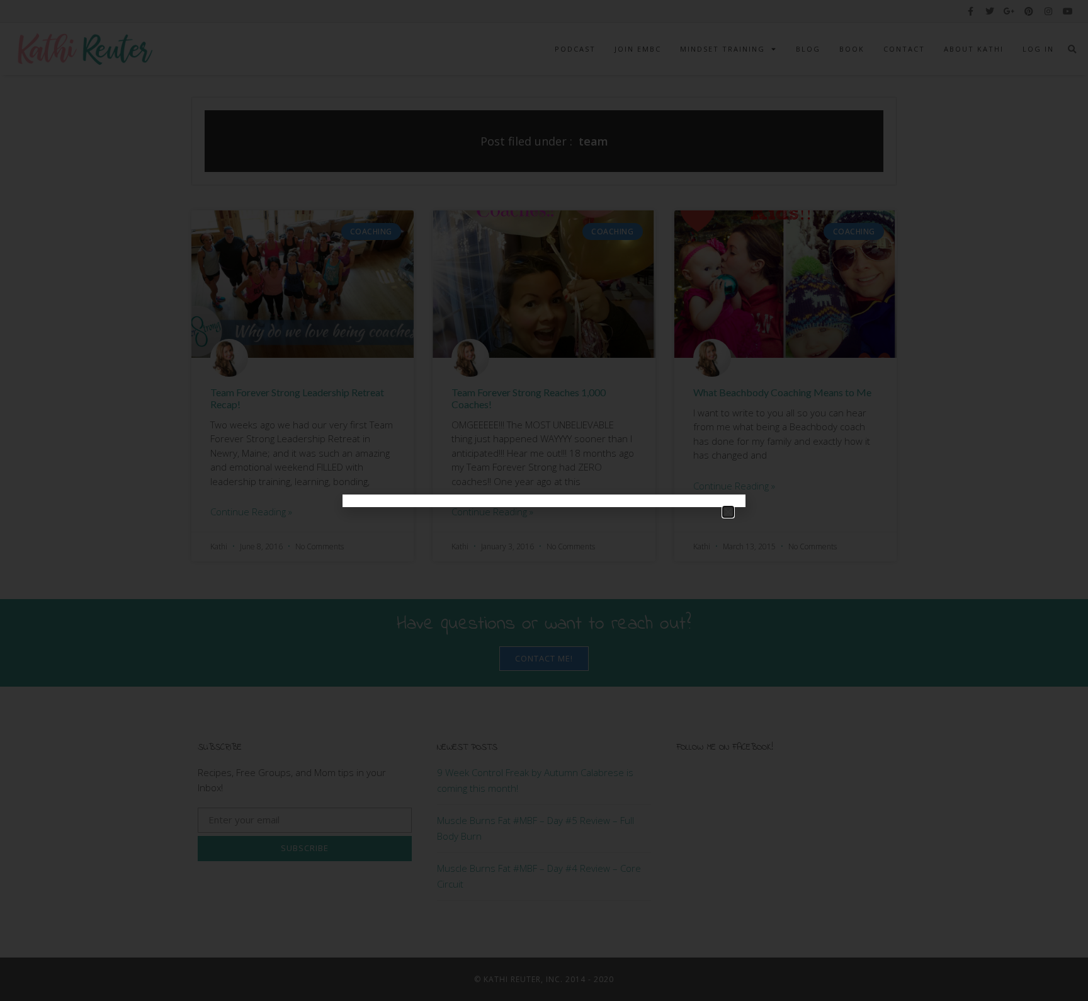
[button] (728, 512)
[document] (544, 500)
